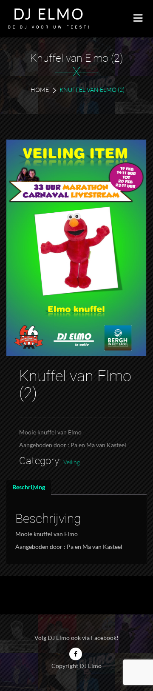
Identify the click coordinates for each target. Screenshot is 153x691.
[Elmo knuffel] (76, 248)
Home (40, 89)
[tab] (28, 487)
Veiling (71, 461)
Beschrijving (28, 487)
